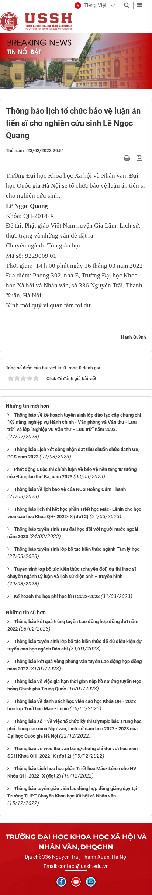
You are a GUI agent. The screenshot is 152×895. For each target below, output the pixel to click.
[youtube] (76, 881)
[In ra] (128, 158)
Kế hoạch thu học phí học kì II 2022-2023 (57, 596)
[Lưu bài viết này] (140, 158)
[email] (90, 881)
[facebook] (61, 881)
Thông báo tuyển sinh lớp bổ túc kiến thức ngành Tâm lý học (76, 549)
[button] (91, 5)
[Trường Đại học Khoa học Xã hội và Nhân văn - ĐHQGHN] (9, 21)
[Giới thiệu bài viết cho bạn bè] (118, 158)
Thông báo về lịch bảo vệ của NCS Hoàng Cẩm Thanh (70, 489)
